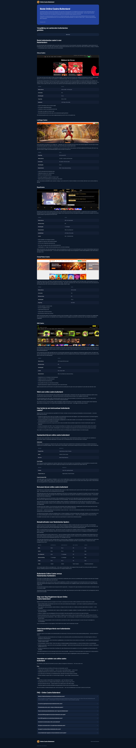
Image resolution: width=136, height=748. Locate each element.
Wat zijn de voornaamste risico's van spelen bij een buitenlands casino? (51, 725)
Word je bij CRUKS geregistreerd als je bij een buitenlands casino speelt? (51, 714)
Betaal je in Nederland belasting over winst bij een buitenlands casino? (51, 696)
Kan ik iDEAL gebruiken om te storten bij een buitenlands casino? (50, 718)
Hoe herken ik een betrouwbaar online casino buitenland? (49, 721)
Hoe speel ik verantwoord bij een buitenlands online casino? (49, 729)
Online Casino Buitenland (95, 741)
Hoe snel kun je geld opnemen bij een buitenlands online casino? (50, 703)
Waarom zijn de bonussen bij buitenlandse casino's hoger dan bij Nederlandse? (53, 710)
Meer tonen (68, 34)
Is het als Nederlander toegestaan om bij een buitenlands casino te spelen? (52, 732)
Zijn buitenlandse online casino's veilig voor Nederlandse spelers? (50, 707)
